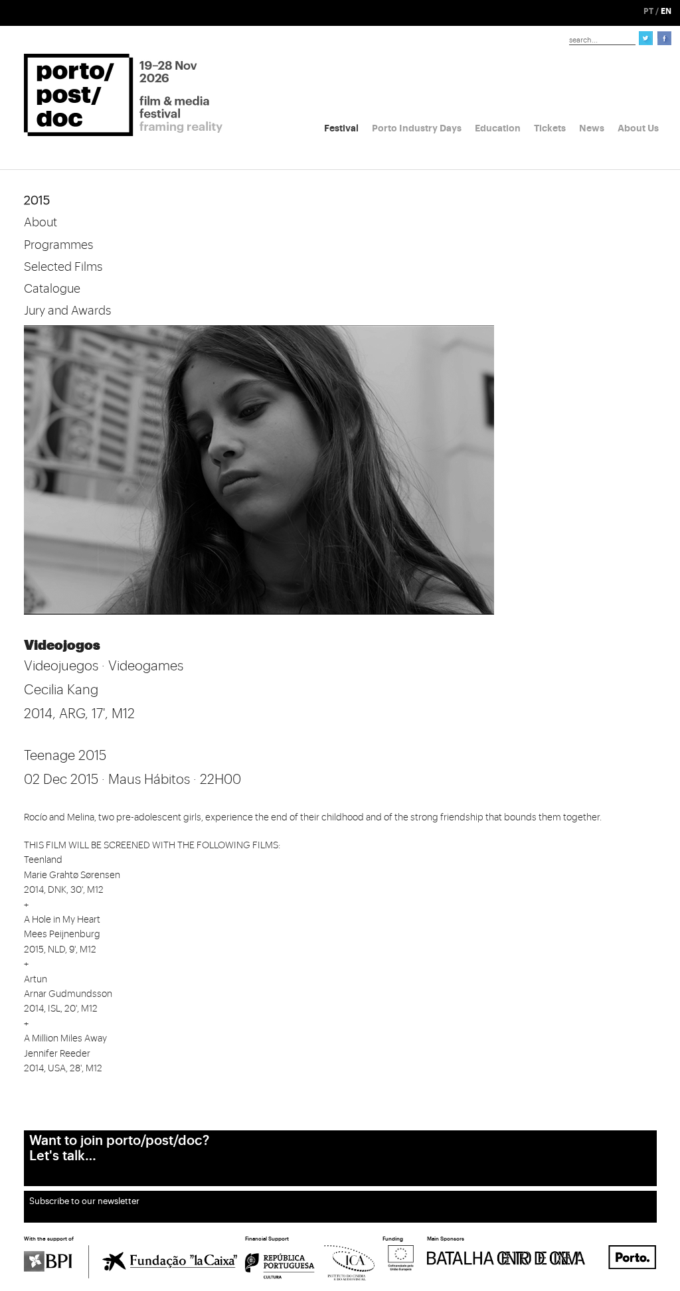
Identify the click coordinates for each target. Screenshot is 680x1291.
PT (648, 11)
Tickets (550, 128)
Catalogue (52, 289)
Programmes (58, 245)
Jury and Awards (67, 311)
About (40, 222)
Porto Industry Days (417, 128)
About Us (638, 128)
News (591, 128)
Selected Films (63, 267)
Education (498, 128)
